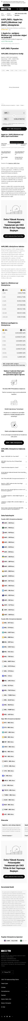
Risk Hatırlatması (8, 921)
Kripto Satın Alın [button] (6, 999)
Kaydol (21, 9)
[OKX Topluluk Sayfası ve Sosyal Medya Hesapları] (12, 1016)
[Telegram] (4, 1016)
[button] (17, 9)
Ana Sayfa (2, 14)
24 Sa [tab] (7, 70)
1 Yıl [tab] (20, 70)
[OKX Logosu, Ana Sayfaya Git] (6, 9)
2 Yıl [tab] (24, 70)
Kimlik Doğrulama (15, 414)
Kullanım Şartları (21, 920)
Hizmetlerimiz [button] (5, 991)
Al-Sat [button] (3, 1007)
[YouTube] (9, 1016)
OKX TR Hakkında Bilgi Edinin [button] (10, 979)
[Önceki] (2, 941)
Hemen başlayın (6, 835)
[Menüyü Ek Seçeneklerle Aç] (26, 9)
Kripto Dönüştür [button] (6, 1003)
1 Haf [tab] (12, 70)
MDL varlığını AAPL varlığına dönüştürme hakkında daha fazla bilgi (14, 364)
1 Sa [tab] (3, 70)
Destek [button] (3, 995)
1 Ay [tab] (16, 70)
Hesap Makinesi (9, 14)
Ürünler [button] (3, 987)
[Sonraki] (26, 941)
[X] (2, 1016)
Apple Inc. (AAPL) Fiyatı (13, 163)
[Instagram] (7, 1016)
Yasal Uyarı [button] (4, 983)
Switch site (6, 5)
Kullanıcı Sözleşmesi (7, 925)
